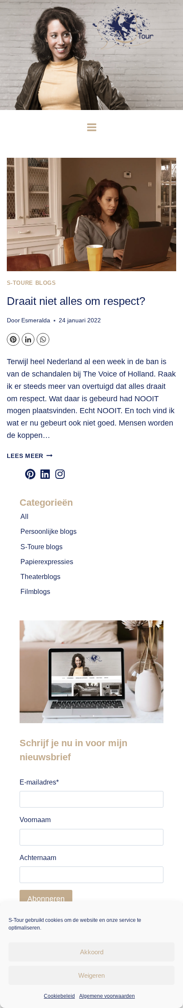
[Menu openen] (91, 127)
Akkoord (91, 952)
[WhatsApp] (43, 339)
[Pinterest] (13, 339)
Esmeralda (35, 320)
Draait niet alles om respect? (76, 301)
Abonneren (46, 899)
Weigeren (91, 975)
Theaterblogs (40, 576)
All (24, 516)
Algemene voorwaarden (107, 996)
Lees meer (30, 455)
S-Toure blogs (31, 283)
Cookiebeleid (59, 996)
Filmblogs (35, 591)
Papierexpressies (46, 561)
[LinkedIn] (28, 339)
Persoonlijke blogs (48, 531)
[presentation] (92, 214)
